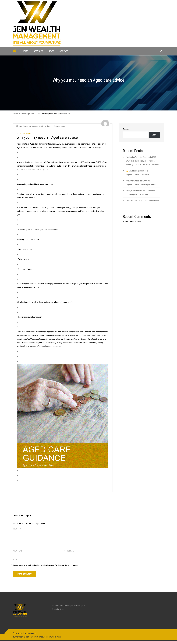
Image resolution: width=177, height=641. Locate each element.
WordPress (56, 637)
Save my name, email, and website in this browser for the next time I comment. (46, 565)
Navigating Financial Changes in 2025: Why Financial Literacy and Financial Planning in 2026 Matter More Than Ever (142, 161)
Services (38, 51)
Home (25, 51)
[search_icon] (161, 51)
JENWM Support (25, 133)
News (51, 51)
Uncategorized (59, 126)
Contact (64, 51)
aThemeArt (28, 637)
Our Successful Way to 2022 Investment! (142, 201)
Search (126, 129)
